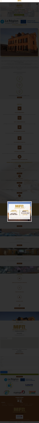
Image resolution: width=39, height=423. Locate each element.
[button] (30, 202)
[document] (19, 211)
